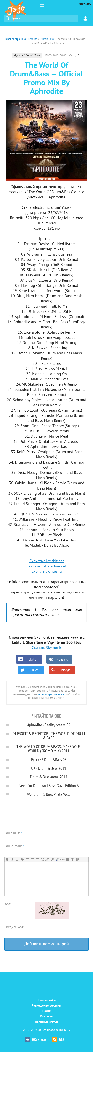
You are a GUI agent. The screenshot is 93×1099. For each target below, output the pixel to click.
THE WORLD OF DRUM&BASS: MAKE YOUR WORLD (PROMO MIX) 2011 (48, 749)
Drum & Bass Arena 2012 (48, 777)
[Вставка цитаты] (67, 859)
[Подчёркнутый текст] (16, 859)
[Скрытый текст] (62, 859)
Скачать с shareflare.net (46, 566)
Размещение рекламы (46, 1006)
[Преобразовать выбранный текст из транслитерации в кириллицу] (72, 859)
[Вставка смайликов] (42, 859)
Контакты (46, 1016)
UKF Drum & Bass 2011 (48, 768)
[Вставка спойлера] (77, 859)
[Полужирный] (7, 859)
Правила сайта (46, 1000)
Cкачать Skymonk (46, 647)
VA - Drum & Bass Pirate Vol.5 (49, 794)
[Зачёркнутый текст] (21, 859)
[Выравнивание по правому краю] (37, 859)
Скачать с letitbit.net (46, 561)
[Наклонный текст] (12, 859)
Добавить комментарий (46, 944)
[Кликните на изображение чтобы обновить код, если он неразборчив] (52, 918)
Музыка (18, 55)
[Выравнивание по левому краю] (27, 859)
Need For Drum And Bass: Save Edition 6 (49, 785)
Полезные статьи (46, 1022)
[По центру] (32, 859)
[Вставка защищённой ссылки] (52, 859)
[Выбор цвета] (57, 859)
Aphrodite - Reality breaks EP (48, 725)
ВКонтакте (39, 1040)
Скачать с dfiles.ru (46, 571)
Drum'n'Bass (32, 55)
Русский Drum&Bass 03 (49, 759)
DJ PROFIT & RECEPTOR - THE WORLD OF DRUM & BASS (49, 736)
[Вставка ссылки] (47, 859)
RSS (61, 1040)
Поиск (46, 1011)
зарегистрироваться (51, 694)
